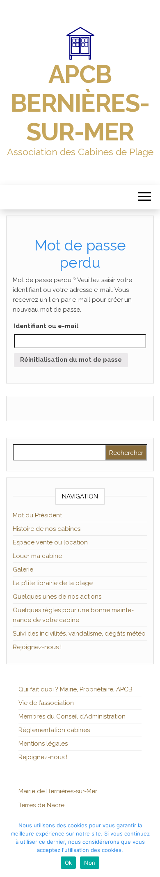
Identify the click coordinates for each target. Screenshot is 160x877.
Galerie (23, 569)
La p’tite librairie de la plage (53, 583)
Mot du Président (37, 515)
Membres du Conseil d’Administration (72, 716)
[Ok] (150, 846)
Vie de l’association (46, 703)
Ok (68, 862)
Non (89, 862)
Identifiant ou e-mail (46, 326)
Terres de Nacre (41, 805)
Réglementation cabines (54, 730)
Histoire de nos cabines (46, 529)
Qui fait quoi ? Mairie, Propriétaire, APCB (75, 689)
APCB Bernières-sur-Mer (80, 103)
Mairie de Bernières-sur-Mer (57, 791)
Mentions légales (43, 743)
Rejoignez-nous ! (37, 647)
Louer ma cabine (37, 556)
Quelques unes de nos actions (57, 596)
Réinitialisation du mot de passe (71, 359)
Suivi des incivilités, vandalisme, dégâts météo (79, 633)
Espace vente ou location (50, 542)
